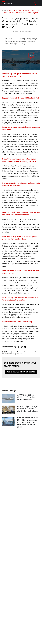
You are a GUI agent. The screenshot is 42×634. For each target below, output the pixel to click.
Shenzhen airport (30, 352)
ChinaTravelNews (25, 31)
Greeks (8, 352)
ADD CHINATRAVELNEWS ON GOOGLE (21, 372)
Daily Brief (20, 354)
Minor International (8, 354)
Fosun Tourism (17, 352)
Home (4, 10)
